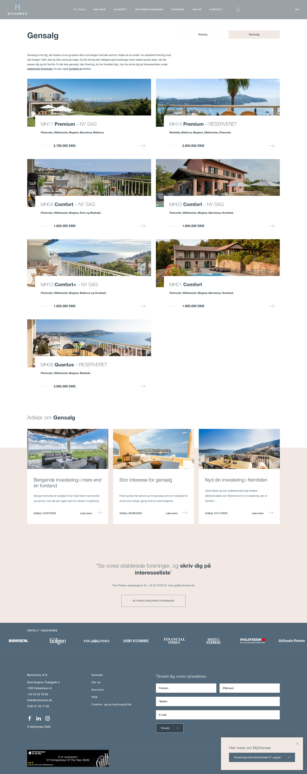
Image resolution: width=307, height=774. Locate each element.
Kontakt (216, 9)
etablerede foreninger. (40, 68)
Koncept (120, 9)
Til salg (79, 9)
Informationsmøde (149, 9)
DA (297, 9)
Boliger (100, 9)
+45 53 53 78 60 (37, 694)
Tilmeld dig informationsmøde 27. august (257, 757)
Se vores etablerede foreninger (153, 600)
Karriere (98, 689)
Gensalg (254, 34)
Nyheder (178, 9)
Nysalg (202, 34)
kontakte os (75, 68)
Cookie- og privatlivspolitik (112, 704)
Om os (197, 9)
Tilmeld (165, 728)
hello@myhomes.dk (39, 700)
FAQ (95, 697)
